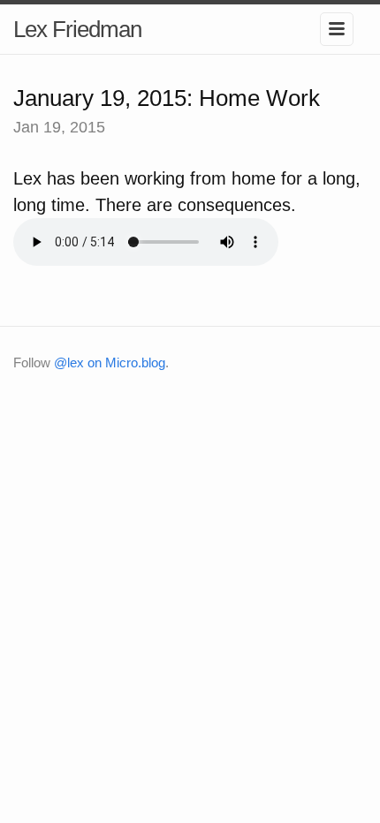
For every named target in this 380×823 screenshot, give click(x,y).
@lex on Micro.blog (109, 362)
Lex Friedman (77, 29)
